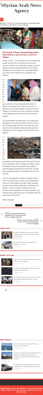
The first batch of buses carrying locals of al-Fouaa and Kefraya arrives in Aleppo (27, 221)
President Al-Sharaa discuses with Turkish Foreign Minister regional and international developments (26, 234)
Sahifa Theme (5, 388)
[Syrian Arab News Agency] (21, 7)
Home (4, 23)
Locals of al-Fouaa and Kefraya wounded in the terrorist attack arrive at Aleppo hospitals (15, 214)
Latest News (10, 23)
